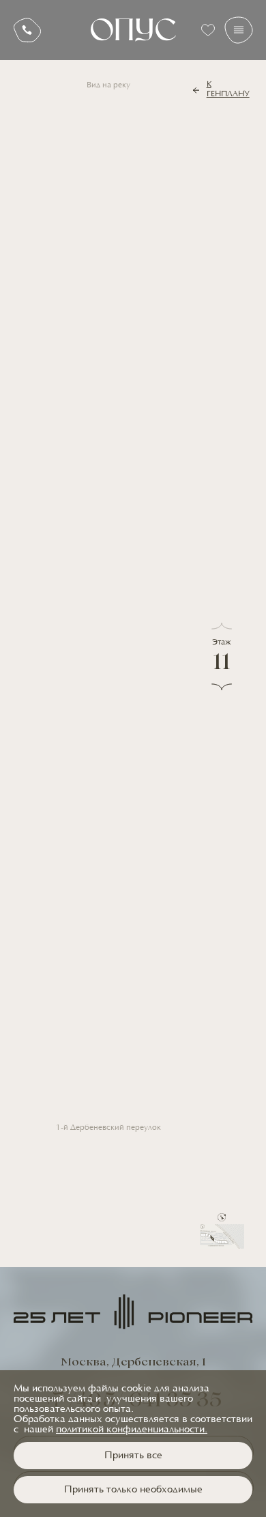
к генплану (228, 89)
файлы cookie (119, 1389)
